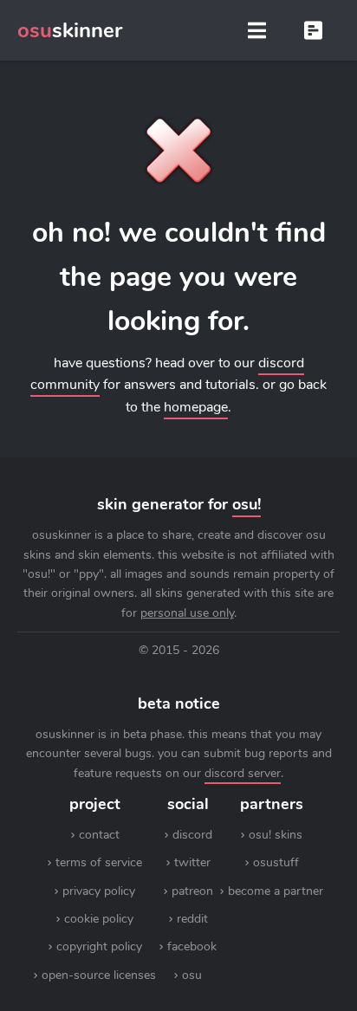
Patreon (192, 891)
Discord (192, 834)
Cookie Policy (98, 919)
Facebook (192, 946)
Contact (99, 834)
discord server (242, 773)
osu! (246, 504)
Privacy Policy (98, 891)
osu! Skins (275, 834)
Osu (192, 975)
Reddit (192, 919)
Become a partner (275, 891)
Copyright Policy (99, 946)
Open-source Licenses (99, 975)
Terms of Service (98, 862)
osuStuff (276, 862)
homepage (196, 407)
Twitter (192, 862)
